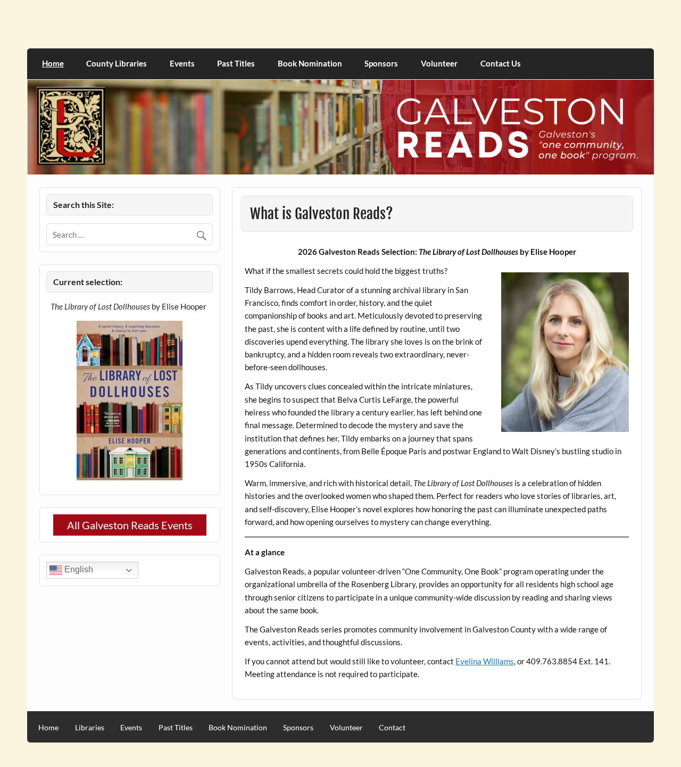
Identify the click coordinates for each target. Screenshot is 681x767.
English (77, 569)
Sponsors (381, 63)
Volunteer (439, 63)
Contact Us (500, 63)
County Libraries (116, 63)
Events (182, 63)
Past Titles (236, 63)
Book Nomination (310, 63)
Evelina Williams (484, 661)
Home (53, 63)
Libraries (89, 727)
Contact (392, 727)
